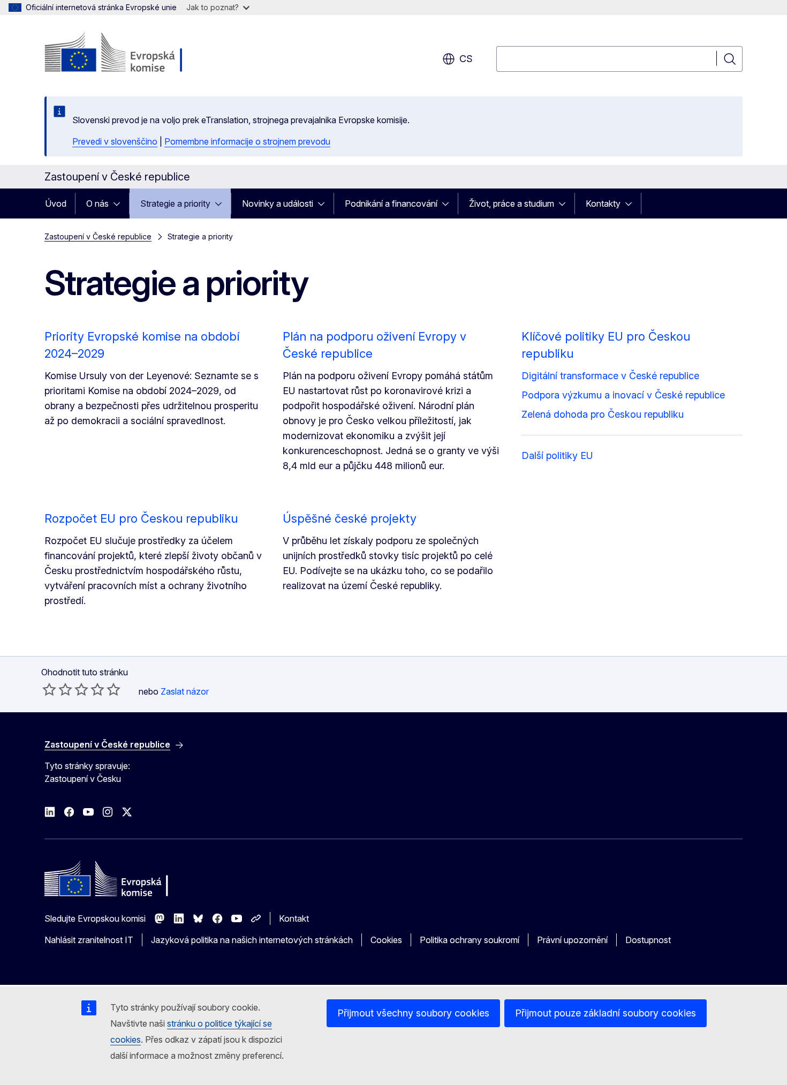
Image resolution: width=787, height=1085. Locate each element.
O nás (97, 203)
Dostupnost (648, 940)
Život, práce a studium (511, 203)
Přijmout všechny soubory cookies (413, 1013)
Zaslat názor (185, 691)
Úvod (55, 203)
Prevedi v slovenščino (114, 141)
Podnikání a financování (391, 203)
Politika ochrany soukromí (469, 940)
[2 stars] (57, 689)
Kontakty (603, 203)
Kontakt (294, 918)
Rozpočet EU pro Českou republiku (141, 518)
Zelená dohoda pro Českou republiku (602, 414)
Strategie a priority (175, 203)
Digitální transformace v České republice (610, 375)
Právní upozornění (572, 940)
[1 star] (49, 689)
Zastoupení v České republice (98, 236)
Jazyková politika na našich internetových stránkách (252, 940)
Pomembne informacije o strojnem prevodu (247, 141)
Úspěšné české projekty (350, 518)
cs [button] (466, 58)
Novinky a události (277, 203)
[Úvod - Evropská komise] (130, 53)
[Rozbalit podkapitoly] (120, 203)
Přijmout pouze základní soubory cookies (605, 1013)
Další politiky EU (557, 455)
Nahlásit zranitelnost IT (88, 940)
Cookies (386, 940)
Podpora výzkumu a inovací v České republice (623, 395)
